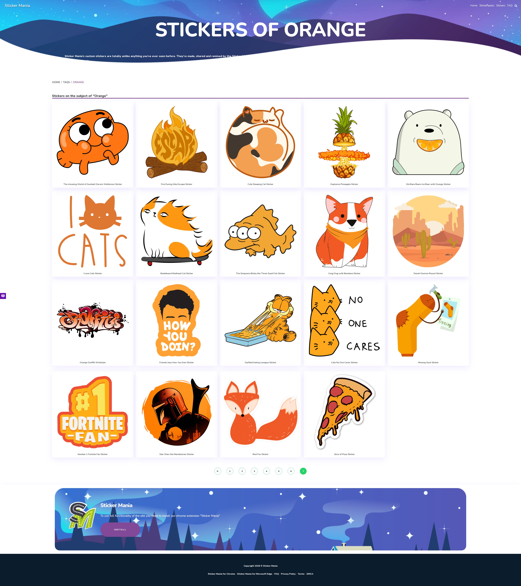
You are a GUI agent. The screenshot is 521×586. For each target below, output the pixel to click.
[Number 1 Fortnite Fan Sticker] (92, 412)
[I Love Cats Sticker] (92, 231)
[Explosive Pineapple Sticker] (344, 142)
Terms (301, 573)
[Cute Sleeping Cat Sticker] (260, 142)
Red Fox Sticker (260, 454)
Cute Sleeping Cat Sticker (260, 184)
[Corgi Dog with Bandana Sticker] (344, 231)
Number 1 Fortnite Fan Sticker (93, 454)
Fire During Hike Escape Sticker (176, 184)
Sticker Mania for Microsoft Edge (254, 573)
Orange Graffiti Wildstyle (93, 362)
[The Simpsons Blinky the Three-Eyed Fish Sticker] (260, 231)
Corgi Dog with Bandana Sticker (344, 273)
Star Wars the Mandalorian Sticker (176, 454)
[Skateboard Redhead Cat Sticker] (176, 231)
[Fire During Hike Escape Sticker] (176, 142)
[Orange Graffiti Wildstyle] (92, 320)
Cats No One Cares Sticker (344, 362)
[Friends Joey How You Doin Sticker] (176, 320)
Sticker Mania (17, 5)
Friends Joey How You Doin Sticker (176, 362)
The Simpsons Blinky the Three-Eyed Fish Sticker (260, 273)
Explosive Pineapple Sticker (344, 184)
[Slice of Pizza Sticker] (344, 412)
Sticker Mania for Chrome (221, 573)
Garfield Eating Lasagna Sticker (260, 362)
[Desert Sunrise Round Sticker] (428, 231)
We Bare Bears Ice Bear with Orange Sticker (428, 184)
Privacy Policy (288, 573)
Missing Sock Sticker (428, 362)
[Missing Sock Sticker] (428, 320)
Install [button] (120, 529)
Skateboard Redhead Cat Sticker (176, 273)
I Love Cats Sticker (93, 273)
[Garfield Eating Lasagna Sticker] (260, 320)
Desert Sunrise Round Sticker (428, 273)
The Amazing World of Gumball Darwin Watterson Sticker (92, 184)
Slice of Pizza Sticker (344, 454)
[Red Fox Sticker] (260, 412)
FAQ (276, 573)
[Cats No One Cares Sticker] (344, 320)
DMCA (310, 573)
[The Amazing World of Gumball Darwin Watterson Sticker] (92, 142)
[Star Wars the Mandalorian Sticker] (176, 412)
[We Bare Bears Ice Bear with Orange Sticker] (428, 142)
